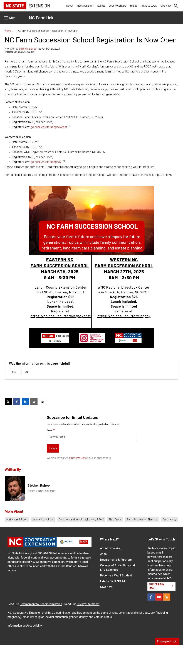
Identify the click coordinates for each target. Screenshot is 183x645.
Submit (53, 448)
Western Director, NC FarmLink (42, 491)
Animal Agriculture (43, 519)
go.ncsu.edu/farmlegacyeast (49, 127)
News (8, 30)
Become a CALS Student (116, 575)
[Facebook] (151, 597)
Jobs (103, 554)
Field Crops (115, 519)
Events (101, 5)
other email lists (78, 457)
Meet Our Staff (85, 5)
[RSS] (166, 597)
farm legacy (169, 519)
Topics (133, 5)
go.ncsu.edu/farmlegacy (46, 162)
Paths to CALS (149, 5)
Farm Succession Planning (142, 519)
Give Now (165, 5)
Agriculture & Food (16, 519)
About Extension (110, 548)
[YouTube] (158, 597)
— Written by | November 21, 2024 (32, 48)
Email (51, 430)
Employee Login (167, 641)
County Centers (117, 5)
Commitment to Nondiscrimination (41, 604)
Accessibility (34, 625)
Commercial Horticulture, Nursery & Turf (80, 519)
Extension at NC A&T (113, 581)
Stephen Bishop (27, 48)
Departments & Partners (116, 559)
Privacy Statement (87, 604)
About (69, 5)
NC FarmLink (41, 17)
